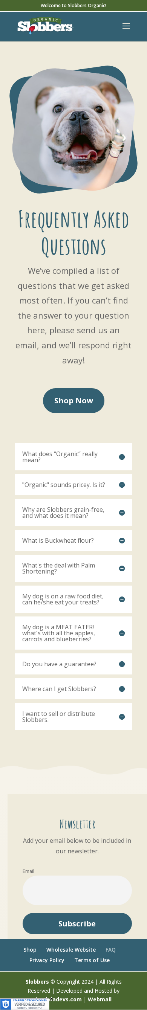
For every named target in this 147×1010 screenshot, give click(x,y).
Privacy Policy (46, 960)
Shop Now (73, 400)
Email (28, 871)
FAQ (111, 949)
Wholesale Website (71, 949)
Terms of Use (92, 960)
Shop (30, 949)
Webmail (100, 999)
